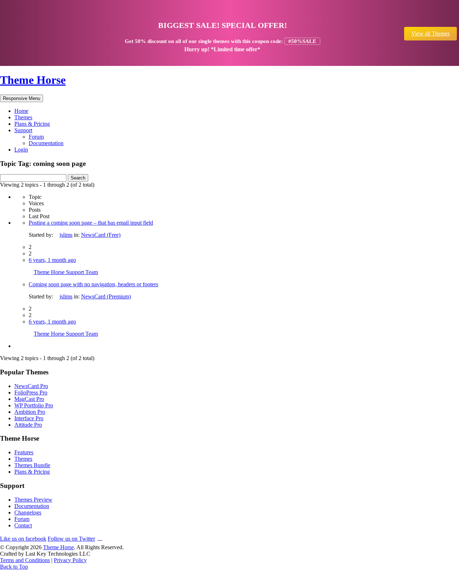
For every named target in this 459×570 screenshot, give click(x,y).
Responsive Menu (21, 98)
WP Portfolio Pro (33, 405)
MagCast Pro (29, 399)
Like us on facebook (23, 539)
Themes (23, 117)
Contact (23, 525)
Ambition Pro (29, 412)
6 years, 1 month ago (52, 260)
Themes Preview (33, 500)
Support (23, 130)
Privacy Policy (70, 560)
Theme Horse (33, 79)
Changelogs (27, 512)
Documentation (46, 143)
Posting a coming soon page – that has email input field (91, 223)
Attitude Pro (28, 425)
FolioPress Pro (30, 392)
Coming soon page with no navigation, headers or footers (93, 284)
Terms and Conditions (25, 560)
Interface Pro (28, 418)
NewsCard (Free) (100, 235)
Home (21, 111)
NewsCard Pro (31, 386)
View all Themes (430, 33)
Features (23, 452)
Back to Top (14, 567)
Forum (36, 137)
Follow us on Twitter (71, 539)
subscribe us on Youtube (100, 538)
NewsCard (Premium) (106, 296)
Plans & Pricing (32, 124)
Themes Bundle (32, 465)
